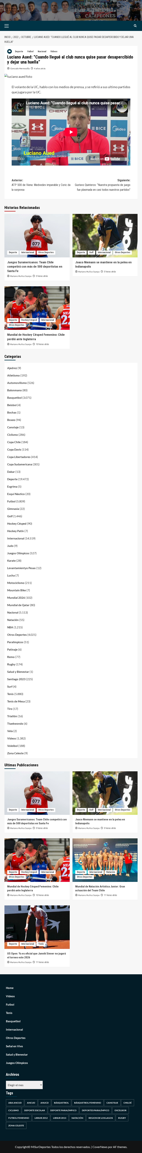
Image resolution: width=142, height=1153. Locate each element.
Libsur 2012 (41, 1118)
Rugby (11, 664)
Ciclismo (12, 434)
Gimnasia (13, 508)
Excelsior (120, 1110)
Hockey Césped (29, 320)
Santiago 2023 (16, 679)
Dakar (11, 471)
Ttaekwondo (15, 723)
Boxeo (11, 419)
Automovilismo (17, 382)
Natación (13, 620)
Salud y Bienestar (18, 671)
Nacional (42, 51)
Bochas (11, 412)
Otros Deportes (46, 252)
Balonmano (14, 390)
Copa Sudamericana (19, 464)
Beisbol (12, 405)
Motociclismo (15, 582)
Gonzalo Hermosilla (20, 68)
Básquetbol (61, 1102)
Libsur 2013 (59, 1118)
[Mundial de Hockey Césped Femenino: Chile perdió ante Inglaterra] (37, 308)
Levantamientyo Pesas (21, 568)
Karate (11, 560)
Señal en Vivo (14, 1046)
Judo (10, 545)
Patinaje (12, 649)
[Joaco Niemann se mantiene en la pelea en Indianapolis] (105, 235)
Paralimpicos (15, 642)
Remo (11, 657)
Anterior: (41, 185)
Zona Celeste (15, 753)
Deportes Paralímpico (95, 1110)
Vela (10, 731)
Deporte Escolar (34, 1110)
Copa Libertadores (19, 457)
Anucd (44, 1102)
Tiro (9, 708)
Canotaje (13, 427)
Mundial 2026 (16, 597)
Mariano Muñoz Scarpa (20, 276)
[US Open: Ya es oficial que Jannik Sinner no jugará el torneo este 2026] (37, 927)
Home (9, 987)
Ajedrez (12, 368)
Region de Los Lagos (101, 1118)
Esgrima (12, 486)
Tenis (10, 694)
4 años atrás (39, 68)
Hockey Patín (15, 531)
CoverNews (99, 1147)
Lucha (11, 575)
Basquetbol (14, 397)
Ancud (31, 1102)
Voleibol (12, 745)
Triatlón (12, 716)
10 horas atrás (42, 344)
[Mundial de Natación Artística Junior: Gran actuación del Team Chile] (105, 860)
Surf (9, 686)
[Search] (135, 26)
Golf (91, 252)
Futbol (30, 51)
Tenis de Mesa (16, 701)
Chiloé (128, 1102)
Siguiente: (102, 185)
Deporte (19, 51)
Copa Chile (14, 442)
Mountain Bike (16, 590)
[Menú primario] (12, 26)
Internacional (27, 252)
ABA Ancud (15, 1102)
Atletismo (13, 375)
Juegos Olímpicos (18, 553)
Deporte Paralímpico (63, 1110)
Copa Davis (14, 449)
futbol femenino (18, 1118)
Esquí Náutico (16, 494)
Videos (53, 51)
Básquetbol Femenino (87, 1102)
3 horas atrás (42, 276)
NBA (10, 627)
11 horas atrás (110, 895)
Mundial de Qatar (18, 605)
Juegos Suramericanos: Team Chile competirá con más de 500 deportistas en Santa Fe (34, 266)
